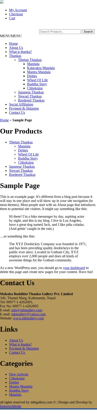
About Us (16, 48)
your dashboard (74, 268)
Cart (12, 18)
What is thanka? (20, 52)
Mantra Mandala (39, 72)
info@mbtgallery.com (26, 310)
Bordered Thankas (31, 100)
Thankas (15, 56)
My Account (18, 10)
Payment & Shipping (24, 108)
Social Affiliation (21, 104)
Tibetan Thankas (30, 60)
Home (13, 43)
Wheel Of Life (37, 80)
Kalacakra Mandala (41, 68)
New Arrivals (18, 374)
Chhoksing (35, 88)
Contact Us (17, 112)
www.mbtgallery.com (28, 318)
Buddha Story (37, 84)
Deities (32, 76)
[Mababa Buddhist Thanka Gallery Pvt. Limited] (2, 2)
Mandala (33, 64)
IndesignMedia (10, 406)
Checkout (16, 14)
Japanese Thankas (31, 92)
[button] (11, 36)
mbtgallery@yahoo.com (28, 314)
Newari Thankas (30, 96)
